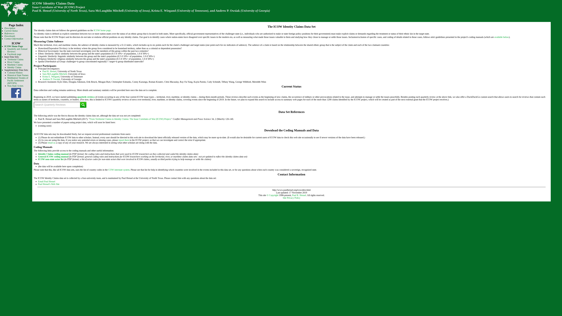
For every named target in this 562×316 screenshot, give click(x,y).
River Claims (13, 62)
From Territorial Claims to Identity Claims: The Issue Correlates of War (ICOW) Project (130, 119)
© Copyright (272, 195)
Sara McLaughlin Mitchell (54, 74)
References (9, 33)
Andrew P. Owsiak (51, 79)
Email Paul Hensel (46, 181)
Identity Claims (14, 67)
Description (9, 28)
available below (501, 37)
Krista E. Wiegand (50, 76)
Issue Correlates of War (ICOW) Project (58, 7)
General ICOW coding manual (53, 156)
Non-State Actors (15, 86)
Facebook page (14, 54)
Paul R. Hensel (42, 10)
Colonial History (15, 72)
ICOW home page (102, 30)
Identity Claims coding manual (53, 154)
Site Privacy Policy (291, 198)
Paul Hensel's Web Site (48, 184)
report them (124, 140)
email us (51, 142)
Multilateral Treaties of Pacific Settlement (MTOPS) (17, 80)
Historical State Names (17, 75)
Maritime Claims (15, 64)
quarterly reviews (86, 97)
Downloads (9, 36)
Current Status (11, 31)
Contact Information (13, 38)
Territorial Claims (15, 59)
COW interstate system (119, 170)
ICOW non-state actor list (51, 159)
